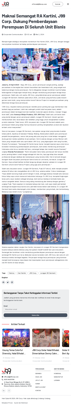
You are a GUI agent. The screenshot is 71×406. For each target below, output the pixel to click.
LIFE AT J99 (39, 380)
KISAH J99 (39, 377)
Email (5, 306)
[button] (3, 282)
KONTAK (38, 390)
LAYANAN (57, 380)
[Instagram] (9, 390)
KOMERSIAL (57, 373)
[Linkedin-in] (4, 390)
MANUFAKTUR (58, 377)
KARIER (38, 383)
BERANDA (38, 373)
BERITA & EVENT (41, 387)
